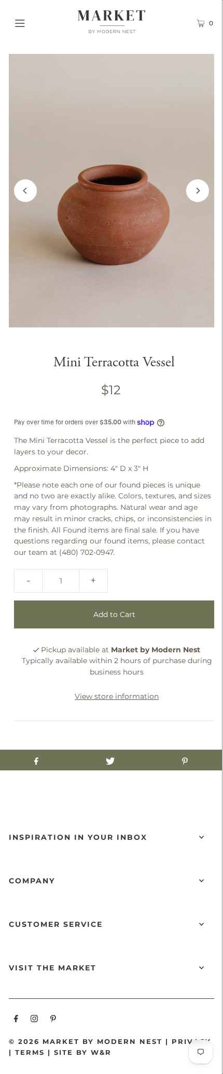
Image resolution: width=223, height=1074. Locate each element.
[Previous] (25, 190)
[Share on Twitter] (110, 760)
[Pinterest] (53, 1020)
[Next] (197, 190)
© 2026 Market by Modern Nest (85, 1041)
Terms (30, 1052)
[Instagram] (34, 1020)
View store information (117, 696)
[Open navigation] (35, 22)
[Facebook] (16, 1020)
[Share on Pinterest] (185, 760)
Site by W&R (83, 1052)
